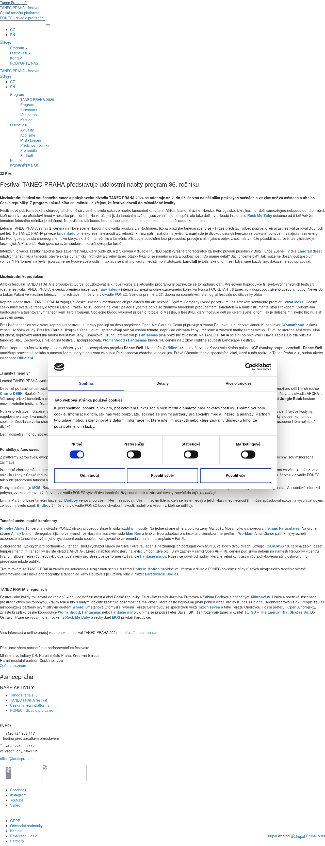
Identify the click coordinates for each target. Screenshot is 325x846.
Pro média (28, 150)
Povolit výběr (162, 475)
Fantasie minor (153, 556)
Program (17, 47)
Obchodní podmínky (26, 825)
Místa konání (30, 140)
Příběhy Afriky (12, 528)
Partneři (26, 155)
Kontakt (16, 58)
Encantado (66, 233)
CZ (12, 29)
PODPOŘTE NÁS (24, 63)
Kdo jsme (27, 135)
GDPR (15, 820)
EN (12, 34)
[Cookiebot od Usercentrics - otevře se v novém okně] (249, 366)
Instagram (18, 794)
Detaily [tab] (162, 383)
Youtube (16, 800)
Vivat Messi (294, 301)
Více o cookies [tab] (239, 383)
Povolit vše (235, 475)
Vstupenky (28, 114)
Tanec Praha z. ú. (25, 694)
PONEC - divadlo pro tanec (21, 17)
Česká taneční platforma (19, 12)
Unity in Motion (146, 568)
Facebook (18, 789)
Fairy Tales (108, 289)
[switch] (134, 454)
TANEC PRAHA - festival (19, 7)
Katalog (26, 119)
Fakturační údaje (23, 835)
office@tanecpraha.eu (18, 758)
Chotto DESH (11, 393)
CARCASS (275, 545)
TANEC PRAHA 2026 (37, 99)
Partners (17, 840)
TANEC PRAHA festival (28, 700)
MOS (36, 487)
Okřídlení (170, 347)
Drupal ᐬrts (315, 835)
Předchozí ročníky (34, 145)
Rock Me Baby (259, 215)
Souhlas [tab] (86, 383)
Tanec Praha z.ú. (13, 2)
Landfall (305, 251)
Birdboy (71, 500)
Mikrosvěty (260, 596)
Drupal (271, 835)
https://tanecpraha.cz (140, 632)
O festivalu (19, 52)
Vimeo (15, 805)
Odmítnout (89, 475)
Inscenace (28, 109)
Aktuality (27, 129)
